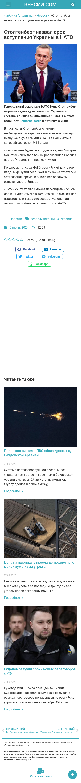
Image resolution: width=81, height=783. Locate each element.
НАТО (55, 219)
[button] (8, 4)
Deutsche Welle (30, 121)
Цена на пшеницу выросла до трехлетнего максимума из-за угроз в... (39, 564)
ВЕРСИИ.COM (40, 5)
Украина (66, 219)
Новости (43, 15)
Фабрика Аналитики (19, 15)
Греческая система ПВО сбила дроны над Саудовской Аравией (38, 453)
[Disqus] (40, 323)
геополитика (40, 219)
